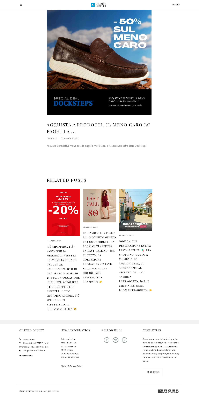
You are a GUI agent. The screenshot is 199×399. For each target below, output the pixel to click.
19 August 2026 (90, 227)
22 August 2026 (54, 240)
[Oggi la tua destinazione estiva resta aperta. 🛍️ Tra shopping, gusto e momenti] (135, 210)
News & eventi (71, 138)
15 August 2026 (126, 235)
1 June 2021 (52, 138)
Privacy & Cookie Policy (71, 366)
